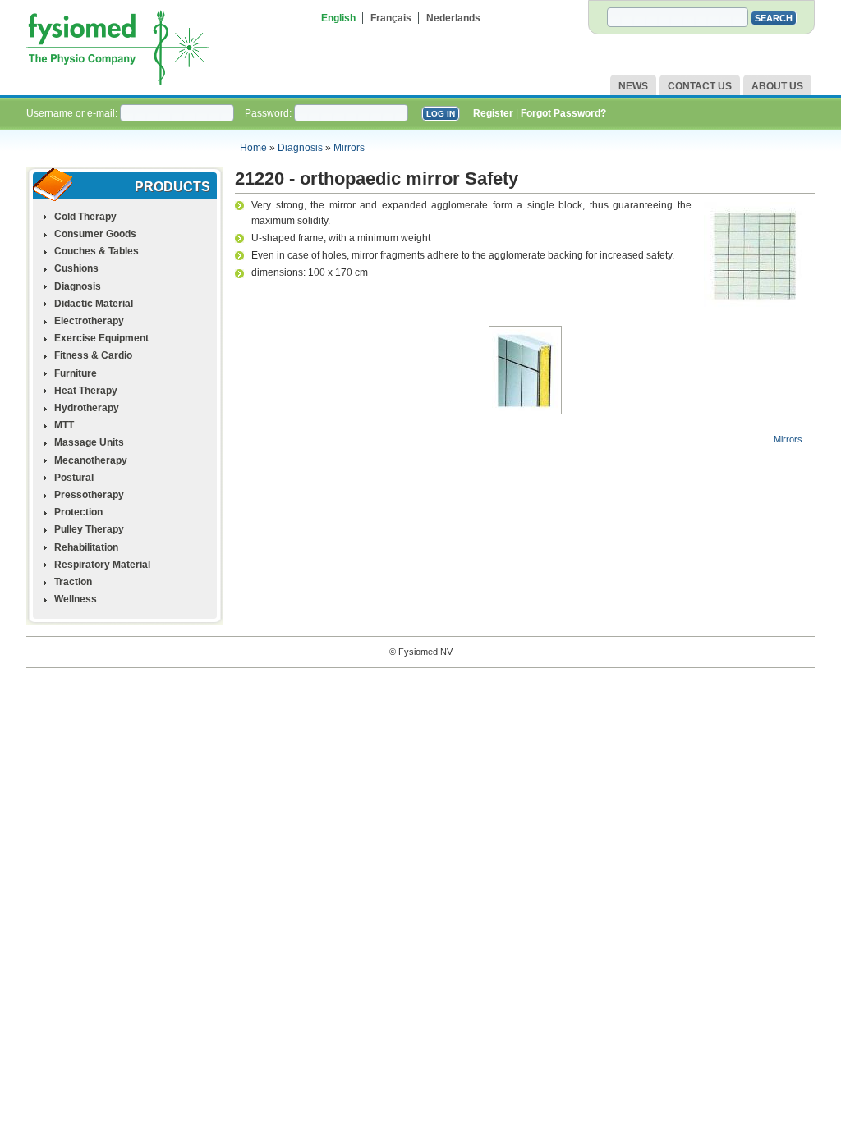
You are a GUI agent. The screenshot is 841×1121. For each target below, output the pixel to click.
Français (390, 18)
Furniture (75, 373)
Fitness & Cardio (93, 355)
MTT (64, 425)
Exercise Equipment (101, 338)
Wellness (75, 599)
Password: (269, 113)
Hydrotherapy (86, 408)
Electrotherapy (89, 321)
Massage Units (89, 442)
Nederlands (453, 18)
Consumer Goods (95, 234)
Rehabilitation (86, 547)
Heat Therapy (85, 390)
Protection (78, 512)
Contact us (700, 86)
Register (493, 113)
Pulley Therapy (89, 529)
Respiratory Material (102, 564)
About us (777, 86)
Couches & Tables (96, 251)
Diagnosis (300, 147)
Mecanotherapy (90, 460)
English (338, 18)
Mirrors (349, 147)
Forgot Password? (563, 113)
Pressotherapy (89, 495)
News (633, 86)
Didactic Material (93, 303)
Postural (74, 477)
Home (253, 147)
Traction (73, 582)
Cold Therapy (85, 216)
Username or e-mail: (73, 113)
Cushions (76, 268)
